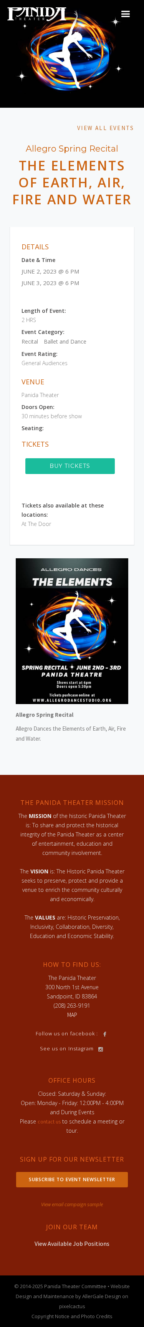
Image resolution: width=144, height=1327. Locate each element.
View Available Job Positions (72, 1243)
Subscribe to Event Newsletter (72, 1179)
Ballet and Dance (65, 341)
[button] (125, 14)
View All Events (105, 128)
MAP (72, 1014)
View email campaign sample (72, 1204)
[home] (37, 14)
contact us (49, 1121)
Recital (30, 341)
